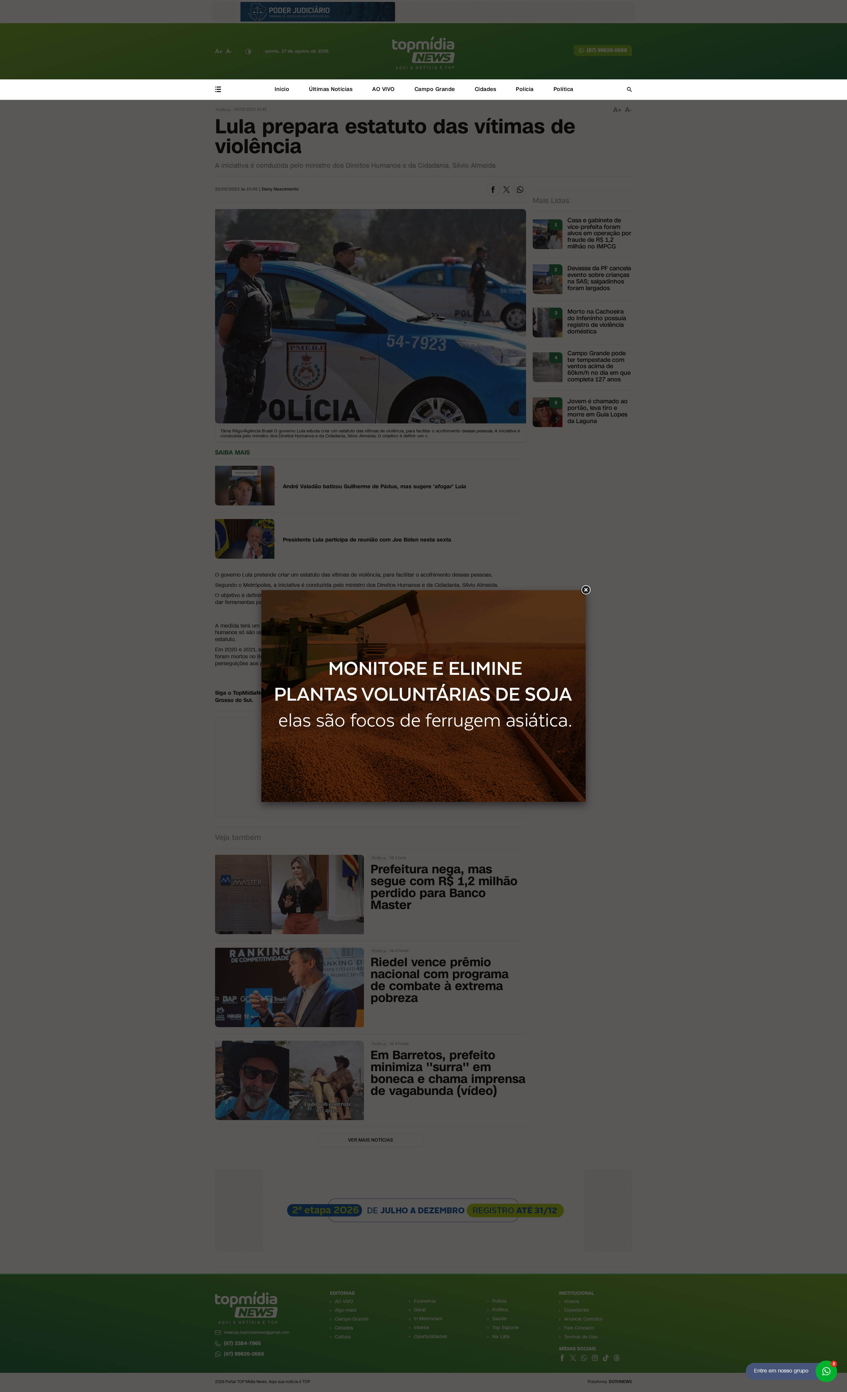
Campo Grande (435, 89)
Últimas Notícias (330, 89)
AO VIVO (383, 89)
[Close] (586, 590)
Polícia (525, 89)
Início (282, 89)
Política (563, 89)
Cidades (485, 89)
